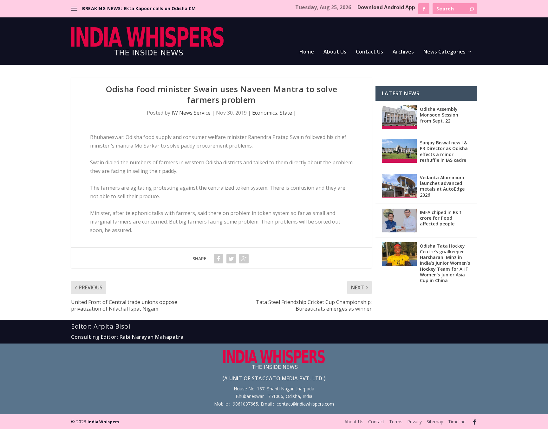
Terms (395, 422)
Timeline (457, 422)
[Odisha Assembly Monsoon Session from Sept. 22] (399, 117)
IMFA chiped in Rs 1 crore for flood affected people (441, 218)
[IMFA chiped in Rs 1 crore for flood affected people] (399, 220)
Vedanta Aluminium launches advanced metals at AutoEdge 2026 (442, 186)
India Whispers (103, 422)
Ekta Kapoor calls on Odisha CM (160, 8)
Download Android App (386, 7)
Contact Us (369, 52)
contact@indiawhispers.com (305, 404)
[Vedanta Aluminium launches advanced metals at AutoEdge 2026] (399, 186)
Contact (376, 422)
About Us (334, 52)
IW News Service (191, 112)
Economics (264, 112)
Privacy (414, 422)
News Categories (444, 52)
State (286, 112)
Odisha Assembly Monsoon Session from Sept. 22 (439, 114)
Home (306, 52)
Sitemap (435, 422)
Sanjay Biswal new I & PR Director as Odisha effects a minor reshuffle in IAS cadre (444, 151)
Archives (403, 52)
